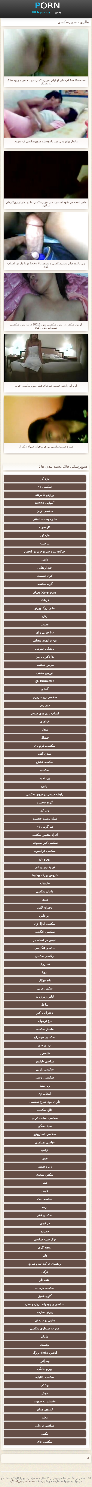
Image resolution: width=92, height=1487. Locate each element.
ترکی (45, 1271)
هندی (45, 899)
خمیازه (45, 1231)
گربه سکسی (45, 583)
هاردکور (45, 535)
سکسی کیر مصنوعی (45, 842)
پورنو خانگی (44, 1369)
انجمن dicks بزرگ (45, 1352)
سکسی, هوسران (44, 1037)
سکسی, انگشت (45, 931)
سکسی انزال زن (44, 923)
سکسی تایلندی (45, 1061)
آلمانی (45, 689)
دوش (45, 1393)
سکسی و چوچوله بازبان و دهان (44, 1304)
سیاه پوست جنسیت (45, 818)
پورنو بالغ (44, 859)
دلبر (44, 1255)
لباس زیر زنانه (45, 996)
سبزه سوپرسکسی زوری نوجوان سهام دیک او (46, 446)
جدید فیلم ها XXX (40, 12)
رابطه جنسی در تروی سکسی (44, 794)
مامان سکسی (44, 891)
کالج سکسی (44, 1110)
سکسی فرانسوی (45, 851)
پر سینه (44, 543)
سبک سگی (45, 1126)
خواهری (45, 721)
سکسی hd (45, 486)
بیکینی (45, 1433)
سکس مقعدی (44, 1174)
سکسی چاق (44, 1441)
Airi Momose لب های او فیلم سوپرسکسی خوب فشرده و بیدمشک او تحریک (46, 82)
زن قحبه (45, 778)
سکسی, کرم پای (44, 745)
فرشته (45, 600)
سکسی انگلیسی (44, 948)
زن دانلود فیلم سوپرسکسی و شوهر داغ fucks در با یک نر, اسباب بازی (46, 265)
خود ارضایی (44, 567)
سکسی (44, 770)
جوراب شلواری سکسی (44, 1328)
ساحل (45, 1004)
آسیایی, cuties (44, 503)
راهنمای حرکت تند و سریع (44, 1263)
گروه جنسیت (45, 802)
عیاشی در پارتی (45, 1142)
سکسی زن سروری (45, 697)
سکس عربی (45, 988)
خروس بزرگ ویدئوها (45, 875)
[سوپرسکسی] (46, 5)
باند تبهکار (45, 980)
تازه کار (44, 478)
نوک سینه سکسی (45, 1239)
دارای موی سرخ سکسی (45, 1101)
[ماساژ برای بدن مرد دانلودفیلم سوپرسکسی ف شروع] (46, 114)
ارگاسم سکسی (45, 956)
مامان (44, 1336)
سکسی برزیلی (44, 1425)
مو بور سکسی (45, 664)
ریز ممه (45, 1085)
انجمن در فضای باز (44, 940)
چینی (45, 1182)
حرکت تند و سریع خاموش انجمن (44, 551)
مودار (44, 729)
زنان (44, 616)
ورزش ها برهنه (44, 494)
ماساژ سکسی (45, 1029)
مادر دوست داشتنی (45, 519)
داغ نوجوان (45, 1020)
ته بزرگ (45, 964)
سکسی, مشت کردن (45, 1118)
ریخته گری (44, 1247)
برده (44, 1207)
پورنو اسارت (45, 1312)
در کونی (45, 1223)
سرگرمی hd (45, 826)
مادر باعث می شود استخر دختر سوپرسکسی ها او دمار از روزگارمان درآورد (46, 204)
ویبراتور (45, 1360)
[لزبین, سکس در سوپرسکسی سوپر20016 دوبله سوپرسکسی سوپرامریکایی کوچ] (46, 297)
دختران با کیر (45, 1012)
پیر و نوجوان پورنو (45, 592)
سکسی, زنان (45, 511)
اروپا (44, 972)
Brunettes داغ (44, 681)
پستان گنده (45, 753)
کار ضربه (44, 527)
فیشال (45, 737)
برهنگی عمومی (44, 648)
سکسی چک (44, 1199)
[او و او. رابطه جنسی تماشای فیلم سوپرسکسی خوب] (46, 358)
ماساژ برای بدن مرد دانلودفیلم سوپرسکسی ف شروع (46, 141)
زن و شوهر (45, 1166)
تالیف (45, 1190)
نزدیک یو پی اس (45, 867)
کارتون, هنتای (45, 1409)
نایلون (44, 786)
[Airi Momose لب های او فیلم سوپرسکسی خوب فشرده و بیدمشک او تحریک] (46, 52)
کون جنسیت (44, 575)
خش (45, 1158)
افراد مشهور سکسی (45, 834)
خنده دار (45, 1279)
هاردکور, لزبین (45, 656)
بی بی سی (45, 1045)
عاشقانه (45, 883)
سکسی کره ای (44, 1288)
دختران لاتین (44, 907)
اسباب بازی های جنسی (44, 713)
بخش (58, 12)
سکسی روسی (45, 1077)
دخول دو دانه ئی (45, 1320)
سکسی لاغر (44, 1215)
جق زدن (45, 705)
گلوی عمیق (45, 1296)
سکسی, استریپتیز (45, 1134)
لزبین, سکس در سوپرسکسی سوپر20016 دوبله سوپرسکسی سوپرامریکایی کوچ (46, 326)
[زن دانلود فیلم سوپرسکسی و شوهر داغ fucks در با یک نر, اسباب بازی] (46, 236)
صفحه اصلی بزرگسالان (22, 1481)
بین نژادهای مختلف (45, 640)
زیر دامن (44, 915)
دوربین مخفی (44, 672)
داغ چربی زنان (45, 632)
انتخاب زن (45, 1093)
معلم (45, 1417)
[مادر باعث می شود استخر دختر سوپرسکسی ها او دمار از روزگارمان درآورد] (46, 175)
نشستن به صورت (45, 1401)
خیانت (45, 1150)
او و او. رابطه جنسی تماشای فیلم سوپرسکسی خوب (46, 385)
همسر (45, 624)
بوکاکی (44, 1385)
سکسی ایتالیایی (45, 1377)
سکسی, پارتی (45, 1069)
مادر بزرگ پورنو (45, 608)
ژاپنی (45, 559)
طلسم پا (45, 1053)
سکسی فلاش (44, 762)
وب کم (44, 810)
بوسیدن (44, 1344)
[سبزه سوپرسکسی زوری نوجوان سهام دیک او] (46, 419)
